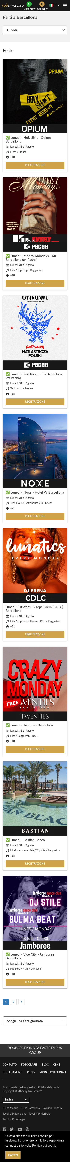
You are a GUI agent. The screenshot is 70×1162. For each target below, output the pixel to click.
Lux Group (34, 1091)
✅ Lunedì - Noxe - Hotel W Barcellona (35, 492)
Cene (56, 1064)
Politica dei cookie (48, 1087)
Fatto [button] (13, 1155)
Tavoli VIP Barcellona (14, 1114)
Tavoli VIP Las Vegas (14, 1119)
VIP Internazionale (53, 1072)
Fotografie (29, 1064)
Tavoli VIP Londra (52, 1108)
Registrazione (35, 165)
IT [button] (55, 5)
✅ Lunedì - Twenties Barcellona (29, 725)
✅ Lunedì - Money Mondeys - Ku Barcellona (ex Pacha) (31, 258)
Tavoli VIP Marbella (39, 1114)
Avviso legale (10, 1087)
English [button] (9, 1099)
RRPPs (31, 1072)
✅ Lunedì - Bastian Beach (25, 840)
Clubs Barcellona (30, 1108)
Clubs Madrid (10, 1108)
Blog (45, 1064)
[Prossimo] (21, 1002)
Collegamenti (13, 1072)
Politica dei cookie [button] (44, 1145)
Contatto (10, 1064)
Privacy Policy (27, 1087)
